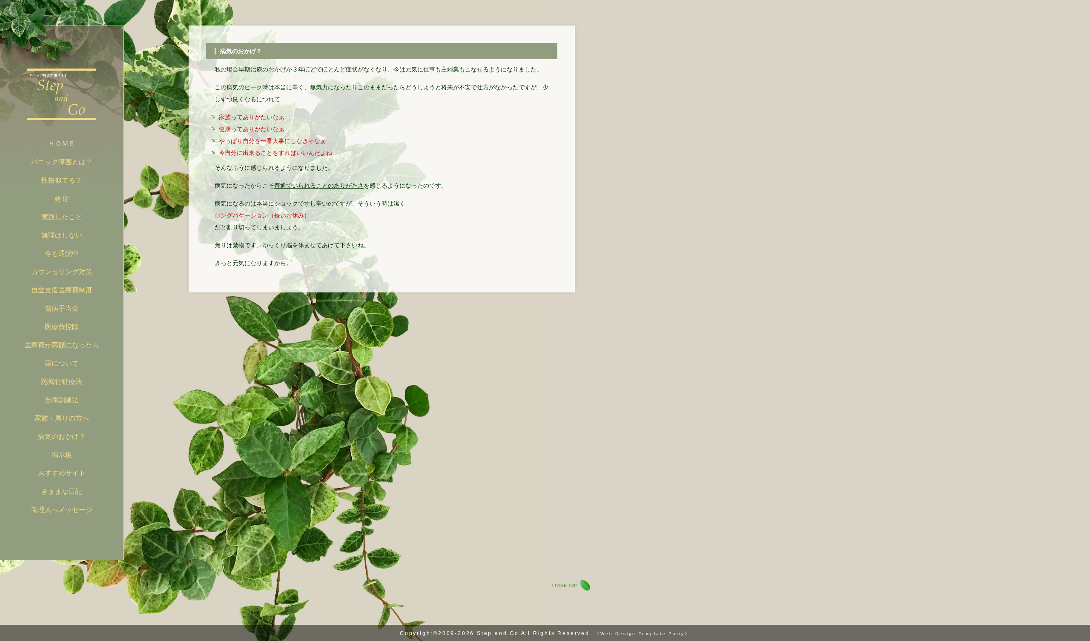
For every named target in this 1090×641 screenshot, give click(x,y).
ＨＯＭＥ (61, 143)
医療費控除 (62, 326)
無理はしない (61, 235)
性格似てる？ (61, 180)
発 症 (61, 198)
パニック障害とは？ (61, 162)
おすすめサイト (62, 473)
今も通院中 (62, 253)
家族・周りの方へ (61, 418)
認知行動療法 (61, 381)
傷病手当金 (62, 308)
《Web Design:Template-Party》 (642, 633)
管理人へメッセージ (61, 509)
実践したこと (61, 216)
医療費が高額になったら (61, 345)
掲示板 (62, 454)
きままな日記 (61, 491)
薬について (62, 363)
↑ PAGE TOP (564, 585)
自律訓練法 (62, 399)
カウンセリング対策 (61, 271)
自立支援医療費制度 (61, 290)
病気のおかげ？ (62, 436)
